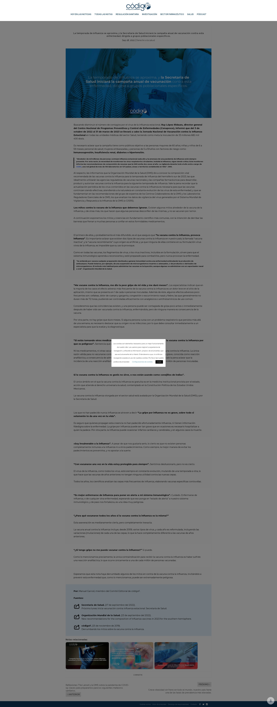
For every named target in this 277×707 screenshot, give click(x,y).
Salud (190, 14)
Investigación (149, 14)
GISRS (78, 167)
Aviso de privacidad (159, 704)
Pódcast (201, 14)
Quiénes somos (145, 704)
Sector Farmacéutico (172, 14)
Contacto (193, 704)
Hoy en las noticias (81, 14)
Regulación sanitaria (127, 14)
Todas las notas (103, 14)
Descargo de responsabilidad (178, 704)
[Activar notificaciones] (270, 700)
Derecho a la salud (145, 40)
